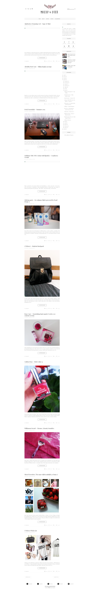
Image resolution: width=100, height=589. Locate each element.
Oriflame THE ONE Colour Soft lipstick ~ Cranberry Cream (41, 156)
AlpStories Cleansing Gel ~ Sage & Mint (37, 24)
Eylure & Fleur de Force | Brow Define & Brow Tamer (71, 55)
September (66, 85)
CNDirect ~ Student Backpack (34, 246)
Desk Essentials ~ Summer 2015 (34, 109)
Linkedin (64, 47)
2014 (64, 129)
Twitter (73, 47)
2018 (64, 75)
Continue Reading (42, 57)
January (65, 127)
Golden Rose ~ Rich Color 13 (33, 362)
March (65, 124)
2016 (64, 78)
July (65, 88)
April (65, 123)
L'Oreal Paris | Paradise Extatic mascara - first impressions (71, 61)
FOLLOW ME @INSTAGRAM (50, 586)
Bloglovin (68, 47)
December (66, 81)
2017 (64, 76)
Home (40, 18)
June (65, 90)
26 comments (26, 150)
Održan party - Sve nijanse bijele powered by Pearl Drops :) (40, 201)
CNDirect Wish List (30, 530)
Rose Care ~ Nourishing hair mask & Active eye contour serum (39, 314)
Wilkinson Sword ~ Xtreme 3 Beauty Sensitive (39, 428)
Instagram (64, 43)
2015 (64, 79)
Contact (51, 18)
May (65, 121)
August (65, 87)
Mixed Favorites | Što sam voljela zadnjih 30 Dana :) (41, 474)
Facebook (69, 43)
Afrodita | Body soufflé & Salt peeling (71, 66)
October (65, 84)
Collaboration (57, 18)
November (66, 82)
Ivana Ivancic (27, 25)
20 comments (26, 308)
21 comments (26, 61)
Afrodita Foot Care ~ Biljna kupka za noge (38, 67)
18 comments (26, 571)
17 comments (26, 240)
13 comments (26, 194)
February (65, 126)
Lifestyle (47, 18)
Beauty (43, 18)
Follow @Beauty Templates (68, 135)
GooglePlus (73, 43)
